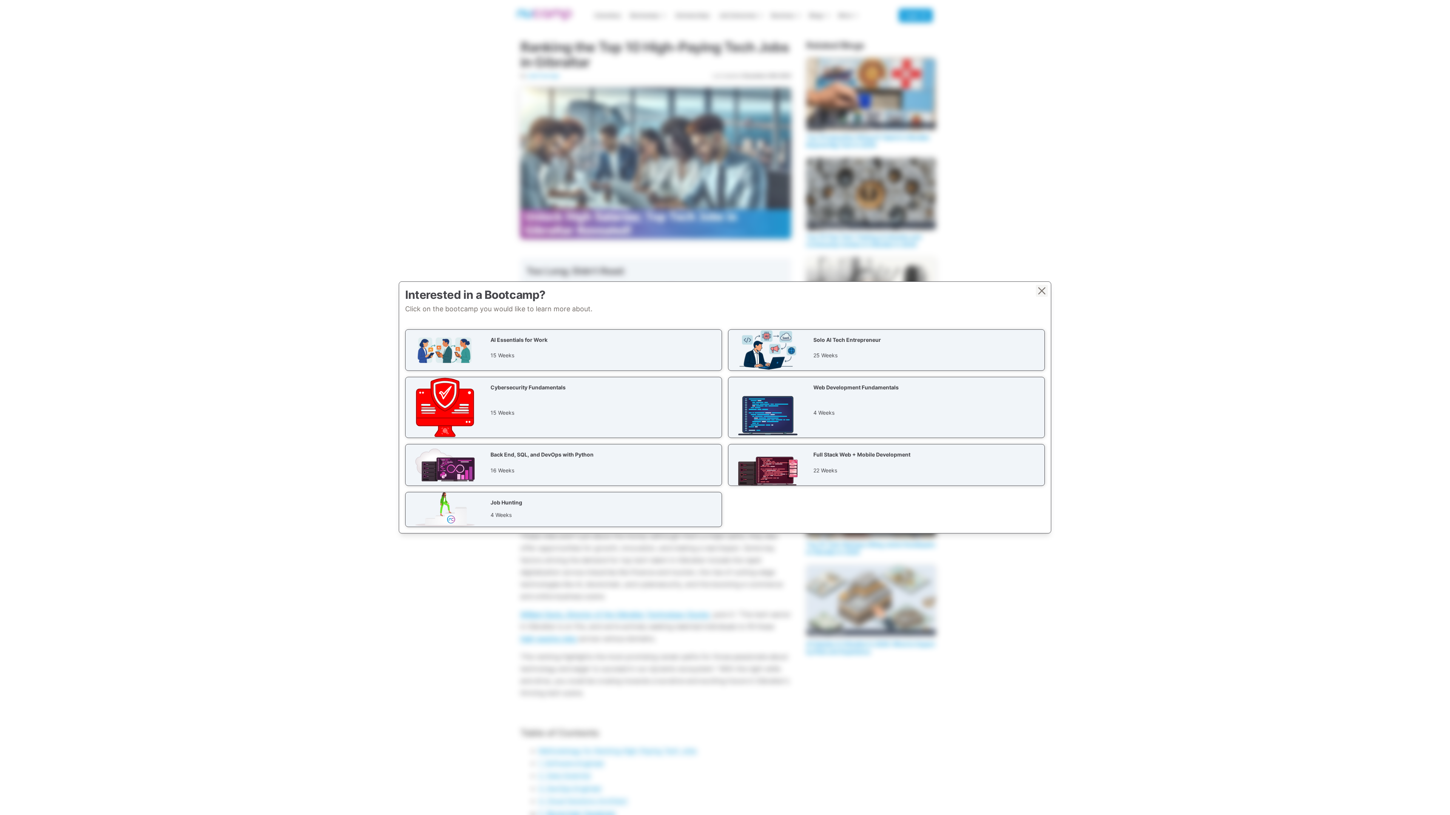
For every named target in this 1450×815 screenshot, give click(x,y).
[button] (563, 350)
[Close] (1042, 291)
